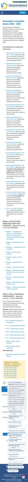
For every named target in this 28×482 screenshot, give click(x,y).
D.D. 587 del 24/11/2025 (10, 375)
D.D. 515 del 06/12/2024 (10, 369)
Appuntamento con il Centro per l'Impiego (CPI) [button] (17, 445)
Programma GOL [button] (13, 454)
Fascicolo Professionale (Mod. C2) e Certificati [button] (15, 435)
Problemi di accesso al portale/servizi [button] (15, 426)
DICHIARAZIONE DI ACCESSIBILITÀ (11, 476)
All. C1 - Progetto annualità (15, 328)
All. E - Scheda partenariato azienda (15, 335)
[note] (16, 395)
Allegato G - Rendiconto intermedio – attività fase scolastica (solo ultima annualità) (15, 272)
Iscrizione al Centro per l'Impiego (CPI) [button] (15, 440)
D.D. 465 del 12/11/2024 (10, 368)
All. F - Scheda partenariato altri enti (15, 338)
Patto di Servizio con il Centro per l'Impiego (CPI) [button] (16, 450)
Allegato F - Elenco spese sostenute (15, 267)
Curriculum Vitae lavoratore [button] (17, 431)
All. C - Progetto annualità (15, 325)
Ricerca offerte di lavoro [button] (15, 463)
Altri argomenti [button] (13, 471)
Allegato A (9, 231)
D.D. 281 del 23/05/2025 (10, 371)
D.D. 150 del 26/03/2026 (10, 377)
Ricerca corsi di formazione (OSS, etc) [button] (16, 458)
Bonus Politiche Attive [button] (15, 422)
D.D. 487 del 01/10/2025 (10, 373)
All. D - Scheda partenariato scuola (15, 332)
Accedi (22, 12)
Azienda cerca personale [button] (16, 467)
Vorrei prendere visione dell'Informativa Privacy (15, 411)
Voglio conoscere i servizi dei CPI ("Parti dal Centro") (16, 417)
